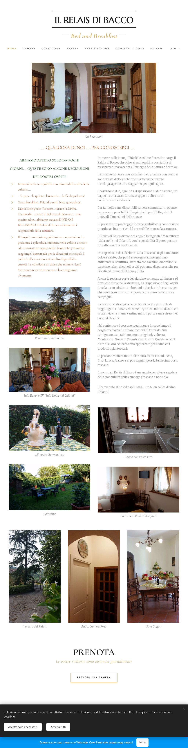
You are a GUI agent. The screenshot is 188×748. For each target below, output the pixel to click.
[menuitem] (13, 48)
